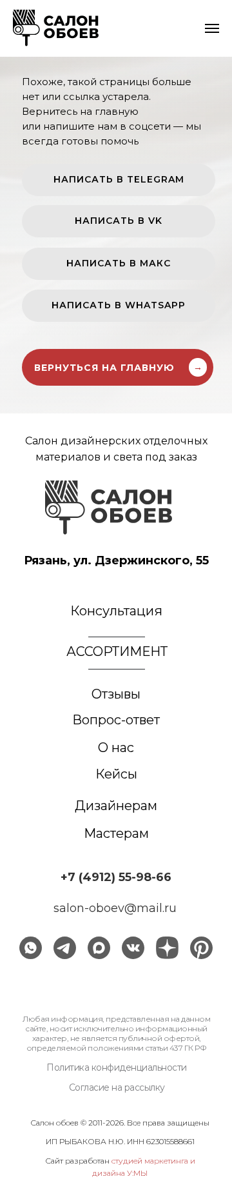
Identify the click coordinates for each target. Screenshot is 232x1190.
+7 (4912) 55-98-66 (116, 877)
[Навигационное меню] (212, 28)
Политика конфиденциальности (116, 1067)
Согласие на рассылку (117, 1087)
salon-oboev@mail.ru (115, 908)
